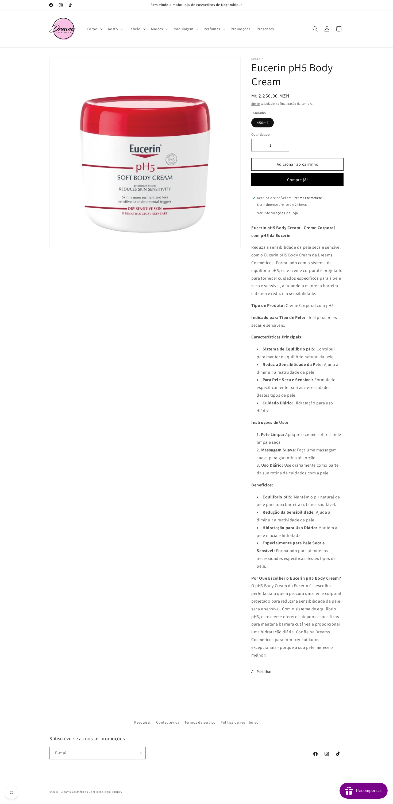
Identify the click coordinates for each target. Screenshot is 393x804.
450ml (262, 122)
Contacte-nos (167, 722)
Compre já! (297, 179)
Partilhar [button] (264, 671)
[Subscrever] (139, 753)
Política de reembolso (240, 722)
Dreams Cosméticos (74, 792)
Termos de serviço (199, 722)
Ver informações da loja (277, 212)
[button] (94, 28)
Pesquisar (142, 722)
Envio (255, 104)
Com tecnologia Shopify (105, 792)
